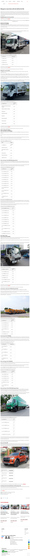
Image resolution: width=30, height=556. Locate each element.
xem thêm (2, 522)
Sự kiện (6, 520)
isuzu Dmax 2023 (5, 442)
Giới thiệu (26, 530)
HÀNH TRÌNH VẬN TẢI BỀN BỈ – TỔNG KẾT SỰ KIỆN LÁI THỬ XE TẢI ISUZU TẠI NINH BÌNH (5, 513)
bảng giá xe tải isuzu (7, 17)
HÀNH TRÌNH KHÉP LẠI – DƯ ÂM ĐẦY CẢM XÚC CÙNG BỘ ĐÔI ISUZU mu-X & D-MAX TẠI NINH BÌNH (15, 513)
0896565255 (9, 67)
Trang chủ (4, 3)
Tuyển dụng (18, 1)
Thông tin (3, 520)
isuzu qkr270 (7, 70)
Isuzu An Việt (9, 485)
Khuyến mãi (26, 519)
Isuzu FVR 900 (10, 288)
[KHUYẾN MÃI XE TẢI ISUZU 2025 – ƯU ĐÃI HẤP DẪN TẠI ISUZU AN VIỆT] (25, 507)
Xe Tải (2, 531)
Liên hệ (22, 1)
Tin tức (7, 1)
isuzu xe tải (3, 22)
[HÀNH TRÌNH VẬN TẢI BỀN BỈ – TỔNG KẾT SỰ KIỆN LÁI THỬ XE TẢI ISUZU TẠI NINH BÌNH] (5, 507)
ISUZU (11, 536)
